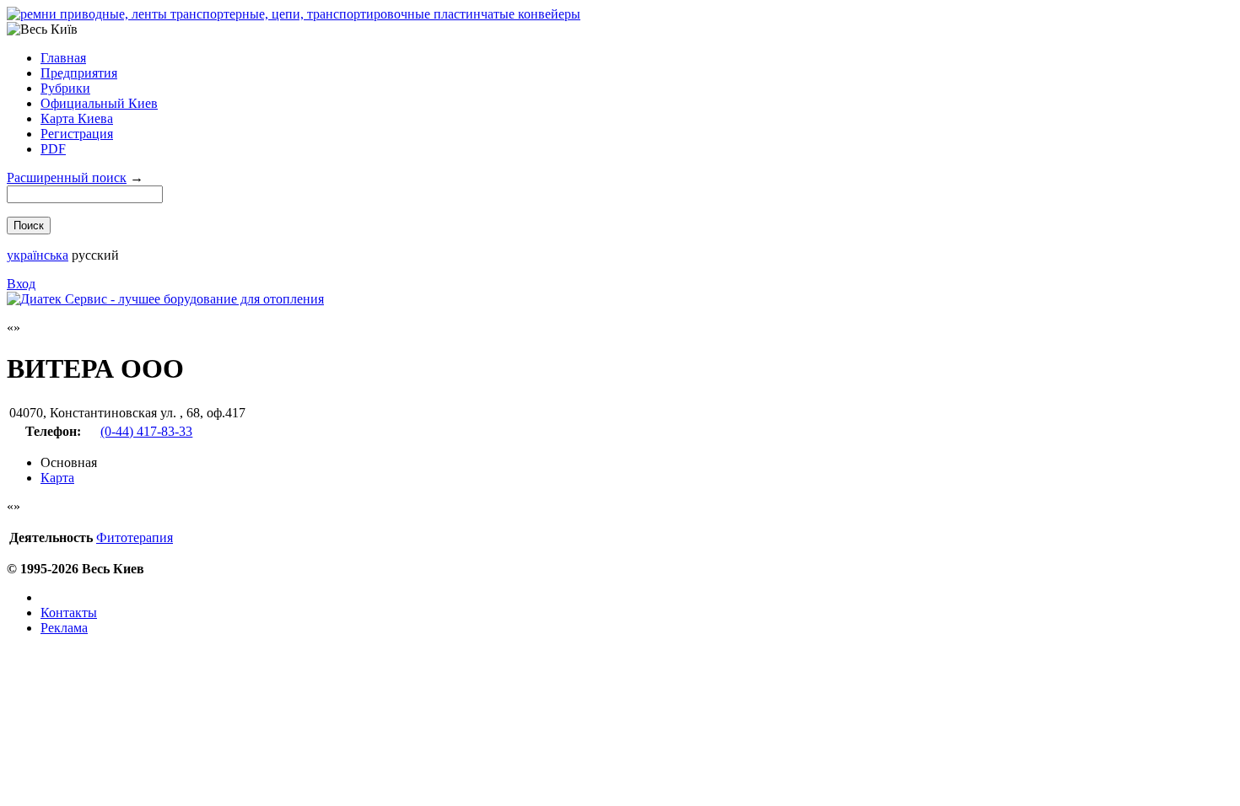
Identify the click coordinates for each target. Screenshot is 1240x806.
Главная (63, 58)
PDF (53, 149)
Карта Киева (76, 118)
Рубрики (65, 88)
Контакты (68, 612)
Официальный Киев (99, 103)
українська (37, 255)
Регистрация (76, 133)
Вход (21, 284)
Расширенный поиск (67, 177)
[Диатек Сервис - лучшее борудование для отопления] (165, 299)
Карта (57, 477)
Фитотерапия (134, 537)
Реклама (64, 628)
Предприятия (78, 73)
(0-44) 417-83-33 (146, 431)
